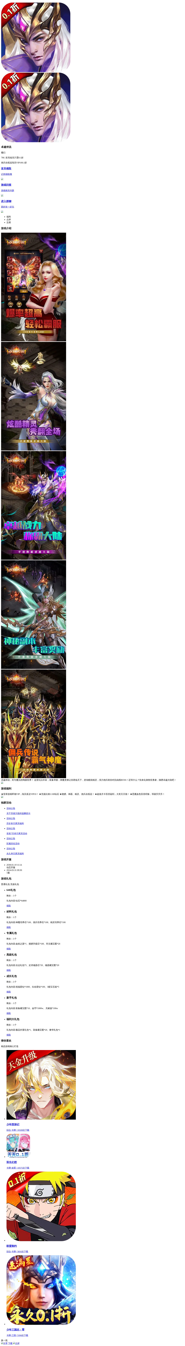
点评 (17, 1343)
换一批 (4, 1340)
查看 (177, 2)
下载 (10, 1343)
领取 (9, 906)
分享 (5, 1343)
